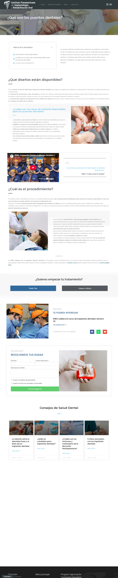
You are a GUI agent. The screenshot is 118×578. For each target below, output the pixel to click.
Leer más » (16, 451)
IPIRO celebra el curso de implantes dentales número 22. (78, 320)
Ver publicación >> (60, 325)
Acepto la (24, 380)
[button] (33, 288)
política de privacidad (27, 380)
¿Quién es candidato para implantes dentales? (46, 441)
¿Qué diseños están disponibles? (26, 54)
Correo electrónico (41, 361)
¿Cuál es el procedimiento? (24, 63)
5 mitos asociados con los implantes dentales (95, 441)
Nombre (13, 361)
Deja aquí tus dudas (18, 368)
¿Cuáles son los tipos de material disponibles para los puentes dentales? (32, 59)
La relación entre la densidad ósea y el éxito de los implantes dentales (20, 442)
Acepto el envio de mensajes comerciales (27, 383)
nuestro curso (72, 263)
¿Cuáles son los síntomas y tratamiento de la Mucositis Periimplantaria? (70, 444)
